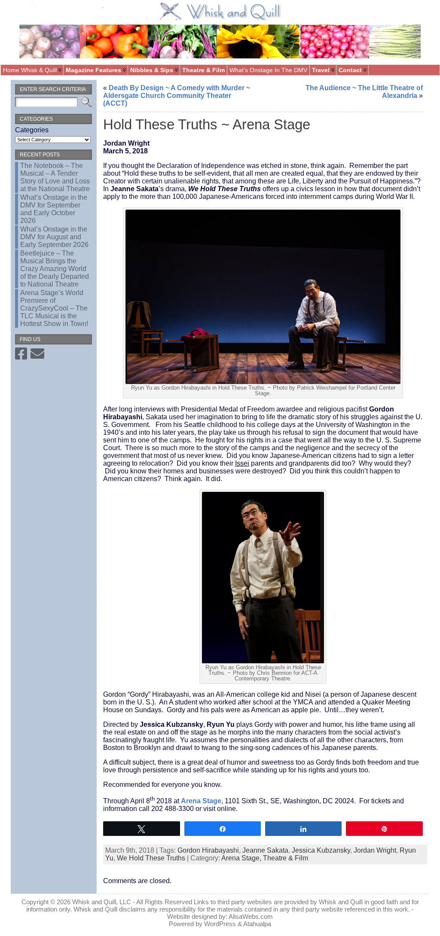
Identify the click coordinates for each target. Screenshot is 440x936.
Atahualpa (257, 923)
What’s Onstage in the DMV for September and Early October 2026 (53, 209)
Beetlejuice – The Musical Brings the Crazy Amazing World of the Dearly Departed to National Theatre (54, 269)
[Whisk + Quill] (220, 32)
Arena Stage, (242, 858)
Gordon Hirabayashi (208, 850)
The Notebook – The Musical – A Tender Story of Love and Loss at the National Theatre (55, 177)
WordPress (220, 923)
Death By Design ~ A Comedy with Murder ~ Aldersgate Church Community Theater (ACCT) (176, 95)
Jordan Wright (375, 850)
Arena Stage (201, 801)
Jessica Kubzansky (321, 850)
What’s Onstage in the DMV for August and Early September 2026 (54, 237)
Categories (32, 130)
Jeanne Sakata (265, 850)
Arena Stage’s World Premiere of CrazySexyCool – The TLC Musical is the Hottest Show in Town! (54, 308)
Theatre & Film (285, 858)
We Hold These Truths (151, 858)
